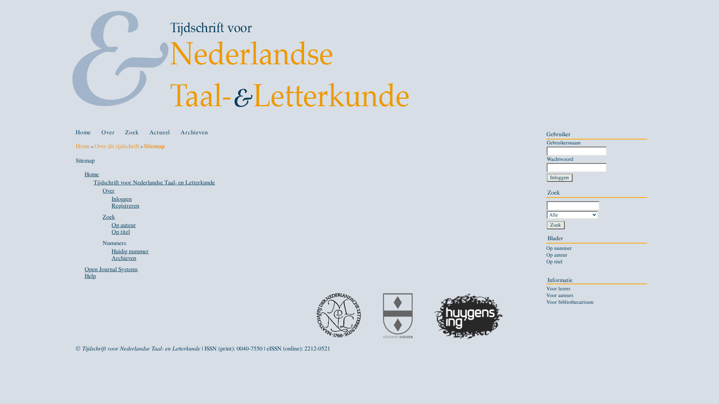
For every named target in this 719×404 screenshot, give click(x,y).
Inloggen (122, 199)
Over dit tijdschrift (116, 146)
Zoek (132, 132)
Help (90, 276)
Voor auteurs (559, 295)
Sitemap (154, 146)
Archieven (194, 132)
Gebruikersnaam (564, 143)
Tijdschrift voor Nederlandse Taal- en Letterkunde (154, 183)
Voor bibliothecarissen (570, 302)
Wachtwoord (560, 159)
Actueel (159, 132)
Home (83, 132)
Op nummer (559, 248)
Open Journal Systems (111, 269)
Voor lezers (558, 288)
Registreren (125, 206)
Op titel (554, 261)
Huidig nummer (130, 251)
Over (108, 132)
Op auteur (556, 255)
